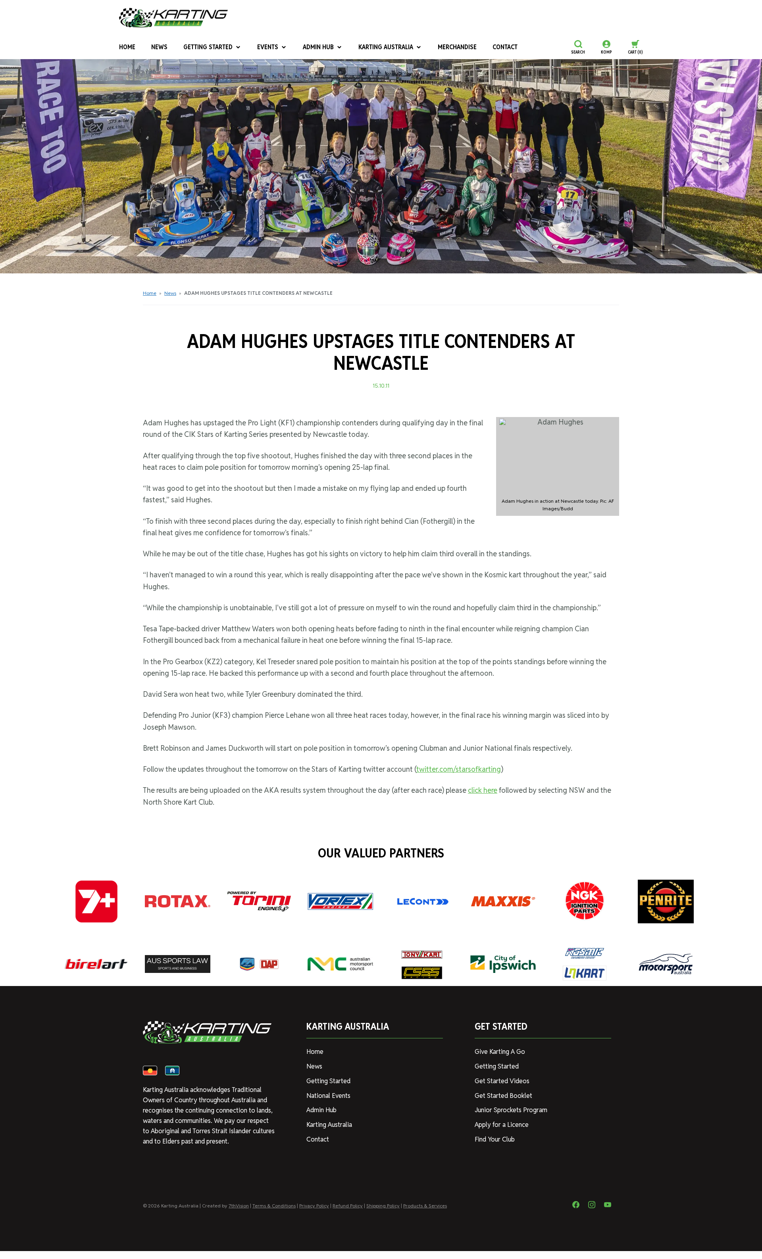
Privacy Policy (314, 1206)
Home (127, 47)
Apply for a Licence (502, 1125)
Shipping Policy (383, 1206)
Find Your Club (495, 1139)
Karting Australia (385, 47)
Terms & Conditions (274, 1206)
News (159, 47)
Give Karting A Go (500, 1052)
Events (267, 47)
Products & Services (425, 1206)
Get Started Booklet (503, 1096)
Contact (505, 47)
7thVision (239, 1206)
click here (482, 790)
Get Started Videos (502, 1081)
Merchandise (457, 47)
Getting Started (208, 47)
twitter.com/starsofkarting (458, 769)
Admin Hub (318, 47)
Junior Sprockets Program (511, 1110)
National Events (328, 1096)
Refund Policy (348, 1206)
